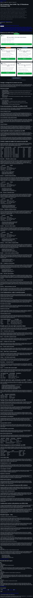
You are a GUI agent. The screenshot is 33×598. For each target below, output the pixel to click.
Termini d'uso (4, 593)
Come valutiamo (11, 593)
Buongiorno (3, 0)
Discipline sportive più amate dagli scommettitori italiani (25, 28)
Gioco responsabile (16, 593)
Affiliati (7, 593)
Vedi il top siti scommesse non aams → (5, 21)
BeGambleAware (10, 589)
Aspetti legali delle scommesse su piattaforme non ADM (8, 27)
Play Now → (16, 44)
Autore (1, 1)
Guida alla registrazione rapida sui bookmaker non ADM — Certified (9, 29)
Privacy (1, 593)
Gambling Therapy (5, 589)
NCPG (15, 589)
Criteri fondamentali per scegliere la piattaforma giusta (9, 28)
